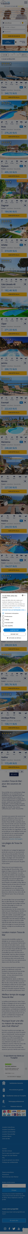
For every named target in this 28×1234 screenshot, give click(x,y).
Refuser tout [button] (14, 634)
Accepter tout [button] (14, 630)
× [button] (24, 595)
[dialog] (14, 617)
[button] (14, 610)
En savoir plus (16, 607)
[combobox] (22, 595)
